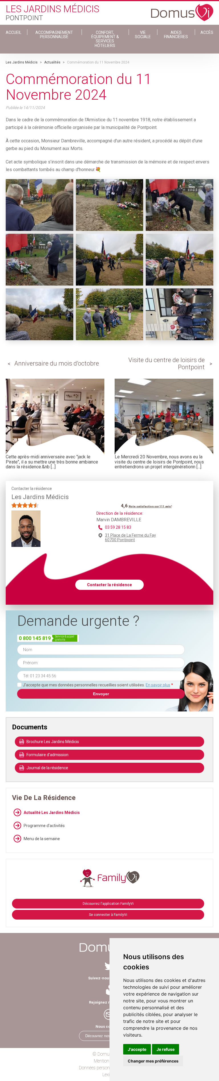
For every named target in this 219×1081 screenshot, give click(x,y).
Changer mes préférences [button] (153, 1061)
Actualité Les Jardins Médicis (52, 812)
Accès (206, 32)
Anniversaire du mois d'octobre (56, 363)
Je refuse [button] (166, 1049)
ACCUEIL (13, 32)
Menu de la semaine (42, 838)
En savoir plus (158, 685)
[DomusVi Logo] (182, 9)
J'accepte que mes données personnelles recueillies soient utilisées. (98, 685)
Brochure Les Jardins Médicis (53, 741)
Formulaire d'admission (47, 754)
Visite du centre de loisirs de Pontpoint (166, 363)
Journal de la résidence (47, 768)
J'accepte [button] (137, 1049)
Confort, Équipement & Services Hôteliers (105, 39)
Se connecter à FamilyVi (108, 915)
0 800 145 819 (35, 638)
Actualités (52, 62)
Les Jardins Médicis (22, 62)
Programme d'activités (44, 825)
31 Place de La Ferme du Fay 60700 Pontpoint (130, 537)
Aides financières (176, 34)
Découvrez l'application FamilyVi (108, 904)
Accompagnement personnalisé (54, 34)
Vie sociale (143, 34)
